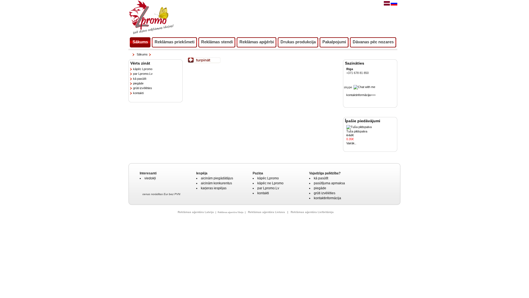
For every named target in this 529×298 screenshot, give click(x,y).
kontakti (138, 93)
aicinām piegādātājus (217, 178)
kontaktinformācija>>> (361, 95)
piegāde (138, 83)
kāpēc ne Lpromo (270, 183)
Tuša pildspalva (356, 131)
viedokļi (150, 178)
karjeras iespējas (213, 188)
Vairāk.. (351, 143)
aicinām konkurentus (216, 183)
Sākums (142, 54)
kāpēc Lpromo (142, 69)
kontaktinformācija (327, 198)
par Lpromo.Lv (143, 73)
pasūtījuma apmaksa (329, 183)
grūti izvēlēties (142, 88)
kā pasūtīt (139, 78)
